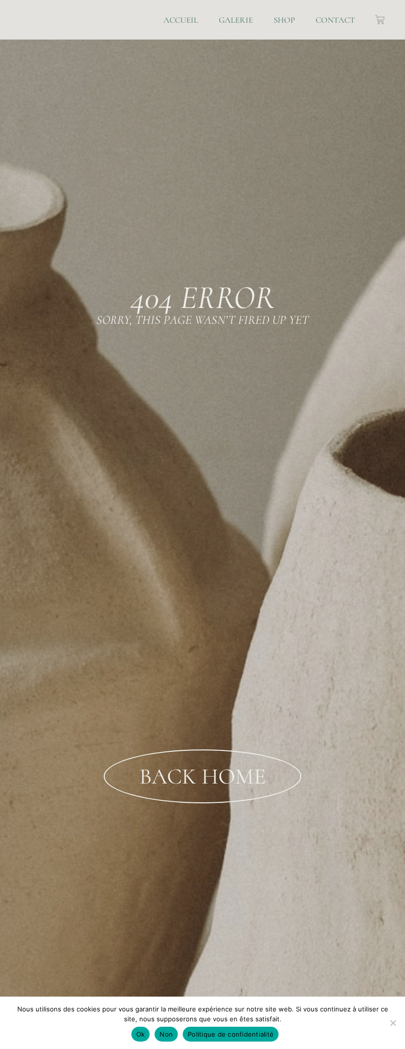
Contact (335, 20)
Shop (284, 20)
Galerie (236, 20)
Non (166, 1034)
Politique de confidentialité (231, 1034)
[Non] (393, 1023)
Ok (140, 1034)
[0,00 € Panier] (380, 20)
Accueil (180, 20)
